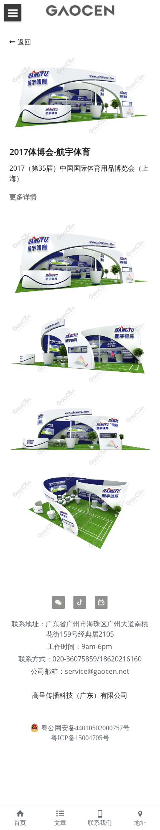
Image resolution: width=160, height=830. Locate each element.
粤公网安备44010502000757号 (85, 727)
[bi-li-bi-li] (101, 602)
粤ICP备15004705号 (80, 738)
